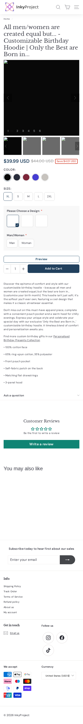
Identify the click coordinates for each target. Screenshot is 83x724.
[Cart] (67, 7)
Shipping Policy (12, 586)
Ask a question (14, 395)
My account (10, 612)
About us (9, 607)
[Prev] (8, 98)
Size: (7, 189)
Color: (10, 169)
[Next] (75, 98)
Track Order (10, 591)
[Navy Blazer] (17, 177)
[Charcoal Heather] (35, 177)
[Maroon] (26, 177)
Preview (41, 259)
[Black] (7, 177)
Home (7, 19)
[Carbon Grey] (45, 177)
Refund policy (11, 601)
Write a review (41, 444)
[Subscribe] (67, 559)
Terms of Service (13, 596)
